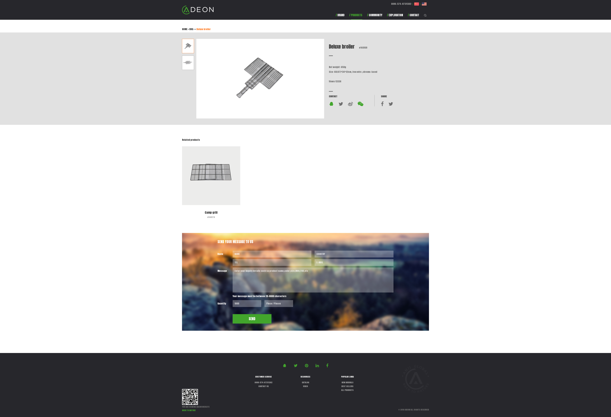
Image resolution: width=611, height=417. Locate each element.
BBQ (191, 29)
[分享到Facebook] (382, 103)
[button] (356, 17)
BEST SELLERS (347, 386)
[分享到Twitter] (341, 103)
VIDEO (305, 386)
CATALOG (305, 382)
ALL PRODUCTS (347, 390)
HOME (184, 29)
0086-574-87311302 (401, 4)
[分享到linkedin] (317, 365)
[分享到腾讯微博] (350, 103)
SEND (252, 318)
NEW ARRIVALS (347, 382)
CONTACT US (263, 386)
